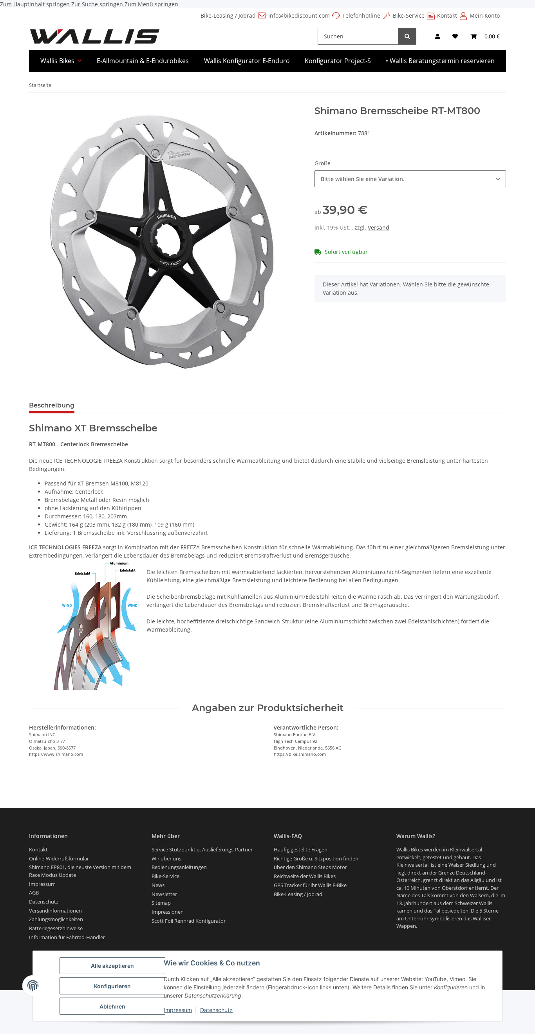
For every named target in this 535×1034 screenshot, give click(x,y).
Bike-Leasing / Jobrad (228, 15)
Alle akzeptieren (112, 965)
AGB (34, 892)
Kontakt (447, 15)
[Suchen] (407, 36)
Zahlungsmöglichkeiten (56, 919)
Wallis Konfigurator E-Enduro (247, 60)
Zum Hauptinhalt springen (35, 4)
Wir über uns (166, 858)
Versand (378, 227)
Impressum (178, 1010)
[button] (437, 36)
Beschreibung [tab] (51, 405)
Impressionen (168, 911)
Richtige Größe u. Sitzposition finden (316, 858)
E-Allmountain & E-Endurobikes (143, 60)
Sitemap (161, 902)
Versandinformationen (55, 910)
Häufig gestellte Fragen (300, 849)
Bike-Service (409, 15)
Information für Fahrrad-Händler (67, 937)
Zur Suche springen (98, 4)
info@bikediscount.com (299, 15)
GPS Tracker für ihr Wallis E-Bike (310, 885)
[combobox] (410, 178)
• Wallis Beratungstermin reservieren (440, 60)
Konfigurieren (112, 986)
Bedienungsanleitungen (179, 867)
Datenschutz (216, 1010)
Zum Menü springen (151, 4)
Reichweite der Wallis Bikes (305, 876)
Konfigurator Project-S (338, 60)
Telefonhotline (361, 15)
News (158, 885)
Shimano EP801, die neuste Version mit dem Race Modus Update (80, 871)
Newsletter (164, 894)
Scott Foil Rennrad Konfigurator (189, 920)
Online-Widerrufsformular (59, 858)
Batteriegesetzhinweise (56, 928)
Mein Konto (485, 15)
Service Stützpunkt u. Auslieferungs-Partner (202, 849)
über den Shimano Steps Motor (310, 867)
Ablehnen (112, 1006)
